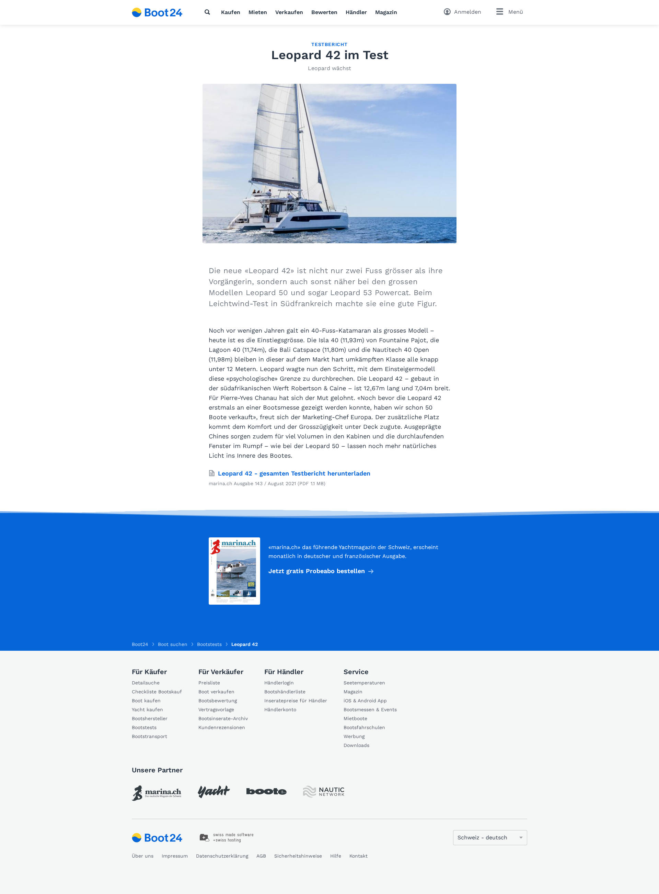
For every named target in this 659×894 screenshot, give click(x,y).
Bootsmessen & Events (370, 709)
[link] (156, 793)
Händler (356, 12)
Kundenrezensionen (221, 727)
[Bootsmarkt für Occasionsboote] (157, 12)
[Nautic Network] (323, 791)
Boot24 (140, 644)
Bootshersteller (149, 718)
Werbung (354, 736)
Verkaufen (289, 12)
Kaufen (230, 12)
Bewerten (324, 12)
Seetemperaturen (364, 682)
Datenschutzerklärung (222, 856)
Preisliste (209, 682)
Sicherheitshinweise (298, 856)
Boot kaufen (146, 700)
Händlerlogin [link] (279, 682)
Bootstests (144, 727)
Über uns (142, 856)
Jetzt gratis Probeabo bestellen (316, 570)
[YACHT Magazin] (214, 791)
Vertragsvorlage (216, 709)
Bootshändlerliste (284, 691)
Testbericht (329, 44)
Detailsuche (146, 682)
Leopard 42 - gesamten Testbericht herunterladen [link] (294, 473)
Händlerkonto (280, 709)
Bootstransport (149, 736)
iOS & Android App (365, 700)
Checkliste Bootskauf (157, 691)
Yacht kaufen (147, 709)
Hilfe (335, 856)
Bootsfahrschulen (364, 727)
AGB (261, 856)
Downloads (356, 745)
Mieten (257, 12)
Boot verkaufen (216, 691)
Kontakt (358, 856)
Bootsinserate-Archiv (223, 718)
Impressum (175, 856)
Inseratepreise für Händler (295, 700)
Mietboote (355, 718)
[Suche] (209, 12)
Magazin (386, 12)
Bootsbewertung (217, 700)
